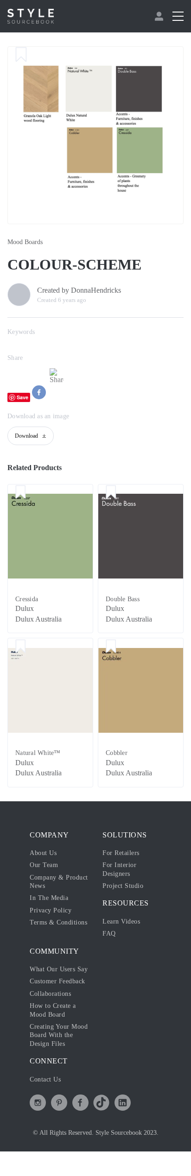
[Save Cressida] (20, 493)
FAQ (109, 933)
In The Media (49, 897)
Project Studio (122, 885)
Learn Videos (121, 921)
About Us (43, 852)
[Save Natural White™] (20, 646)
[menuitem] (160, 16)
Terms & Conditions (58, 922)
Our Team (44, 865)
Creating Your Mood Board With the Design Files (59, 1035)
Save (22, 397)
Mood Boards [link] (25, 242)
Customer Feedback (57, 981)
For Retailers (121, 852)
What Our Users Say (59, 969)
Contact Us (45, 1079)
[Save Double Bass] (111, 493)
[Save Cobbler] (111, 646)
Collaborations (50, 993)
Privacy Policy (50, 910)
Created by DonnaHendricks (79, 290)
